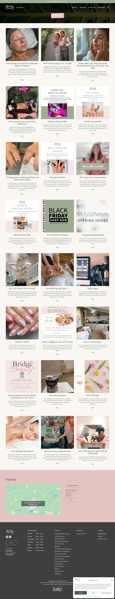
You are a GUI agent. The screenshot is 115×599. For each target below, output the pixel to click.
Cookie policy (53, 584)
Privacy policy (46, 584)
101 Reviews (9, 554)
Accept (81, 593)
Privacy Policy (96, 596)
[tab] (72, 485)
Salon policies (68, 584)
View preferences (106, 593)
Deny (93, 593)
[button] (112, 580)
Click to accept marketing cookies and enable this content (33, 503)
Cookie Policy (90, 596)
